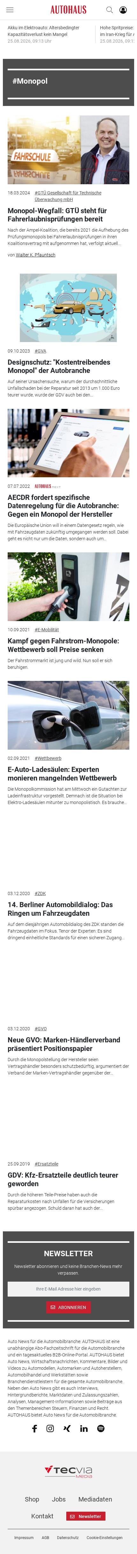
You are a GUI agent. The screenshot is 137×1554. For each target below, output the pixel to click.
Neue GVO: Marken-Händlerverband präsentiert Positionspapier (64, 1044)
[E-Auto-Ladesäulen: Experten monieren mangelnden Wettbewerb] (69, 715)
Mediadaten (95, 1499)
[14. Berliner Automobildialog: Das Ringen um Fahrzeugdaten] (69, 850)
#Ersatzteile (46, 1163)
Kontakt (42, 1516)
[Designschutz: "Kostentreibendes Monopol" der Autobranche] (69, 308)
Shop (32, 1499)
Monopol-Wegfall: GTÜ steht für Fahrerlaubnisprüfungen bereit (57, 215)
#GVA (40, 351)
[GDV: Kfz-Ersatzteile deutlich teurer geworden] (69, 1121)
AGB (45, 1538)
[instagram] (50, 1428)
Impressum (24, 1538)
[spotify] (101, 1428)
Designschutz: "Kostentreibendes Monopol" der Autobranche (59, 366)
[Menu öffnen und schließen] (11, 9)
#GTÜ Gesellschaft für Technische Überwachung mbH (68, 196)
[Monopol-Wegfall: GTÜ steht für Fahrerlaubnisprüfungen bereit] (69, 150)
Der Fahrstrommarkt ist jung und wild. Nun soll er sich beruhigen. (60, 664)
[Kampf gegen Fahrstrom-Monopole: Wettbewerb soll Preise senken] (69, 586)
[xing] (67, 1428)
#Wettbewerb (48, 758)
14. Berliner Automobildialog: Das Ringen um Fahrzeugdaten (60, 909)
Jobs (59, 1499)
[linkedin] (84, 1428)
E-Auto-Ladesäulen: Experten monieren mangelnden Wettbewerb (62, 774)
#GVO (41, 1028)
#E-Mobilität (47, 629)
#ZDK (40, 893)
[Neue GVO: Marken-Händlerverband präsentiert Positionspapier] (69, 985)
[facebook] (34, 1428)
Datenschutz (68, 1538)
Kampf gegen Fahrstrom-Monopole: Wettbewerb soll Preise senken (63, 645)
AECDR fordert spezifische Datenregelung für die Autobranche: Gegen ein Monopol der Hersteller (63, 506)
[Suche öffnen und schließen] (108, 9)
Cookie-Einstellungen (105, 1538)
